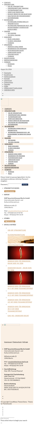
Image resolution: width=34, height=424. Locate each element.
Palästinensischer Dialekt (16, 50)
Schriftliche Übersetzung (16, 12)
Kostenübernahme (13, 18)
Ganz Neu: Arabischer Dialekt (18, 316)
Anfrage (25, 342)
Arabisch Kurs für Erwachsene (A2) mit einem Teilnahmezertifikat (20, 301)
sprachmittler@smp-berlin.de (18, 211)
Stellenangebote (9, 77)
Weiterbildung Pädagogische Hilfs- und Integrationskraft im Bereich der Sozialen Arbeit (20, 27)
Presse (10, 66)
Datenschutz (8, 82)
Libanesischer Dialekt (14, 52)
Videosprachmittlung (15, 245)
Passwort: (4, 184)
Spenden (7, 84)
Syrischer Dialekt (13, 54)
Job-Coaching (12, 33)
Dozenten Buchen (9, 58)
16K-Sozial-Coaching (14, 35)
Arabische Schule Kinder (15, 47)
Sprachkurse (8, 45)
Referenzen (11, 64)
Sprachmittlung (9, 4)
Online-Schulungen (14, 39)
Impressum (8, 80)
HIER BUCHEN (9, 90)
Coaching (7, 31)
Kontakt (7, 79)
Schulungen (8, 37)
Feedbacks (11, 43)
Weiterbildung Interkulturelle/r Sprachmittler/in (18, 23)
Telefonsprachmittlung (15, 10)
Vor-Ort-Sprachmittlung (15, 6)
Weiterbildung (8, 20)
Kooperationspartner (10, 60)
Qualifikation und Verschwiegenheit (19, 16)
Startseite (7, 2)
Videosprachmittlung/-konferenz (18, 8)
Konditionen (8, 75)
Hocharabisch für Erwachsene (17, 49)
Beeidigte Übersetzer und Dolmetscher (20, 14)
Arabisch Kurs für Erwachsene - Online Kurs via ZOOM (19, 262)
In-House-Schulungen (14, 41)
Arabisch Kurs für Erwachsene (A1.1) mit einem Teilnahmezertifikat (20, 287)
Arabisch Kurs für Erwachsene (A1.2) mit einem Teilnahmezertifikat (20, 294)
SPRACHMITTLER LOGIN (13, 88)
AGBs (6, 86)
